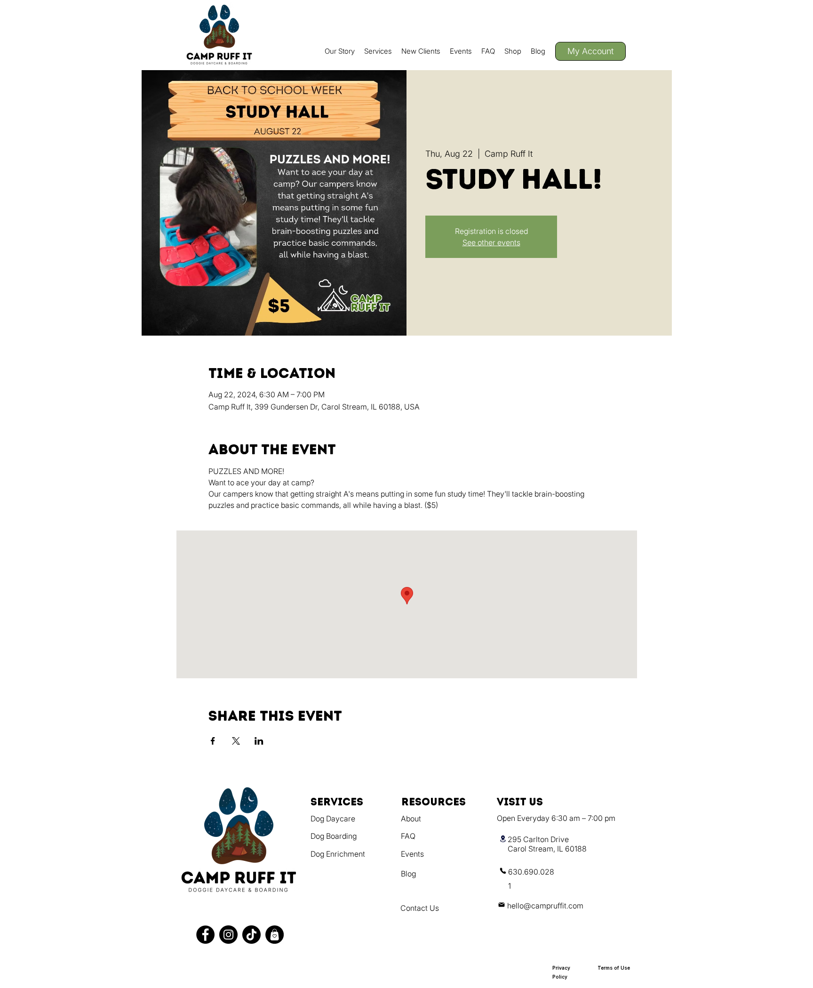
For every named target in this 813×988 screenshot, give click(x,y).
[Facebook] (205, 934)
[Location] (503, 838)
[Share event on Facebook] (212, 741)
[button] (378, 51)
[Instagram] (228, 934)
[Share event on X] (235, 741)
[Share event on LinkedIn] (259, 741)
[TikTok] (251, 934)
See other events (491, 242)
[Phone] (503, 871)
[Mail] (501, 904)
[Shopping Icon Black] (274, 934)
